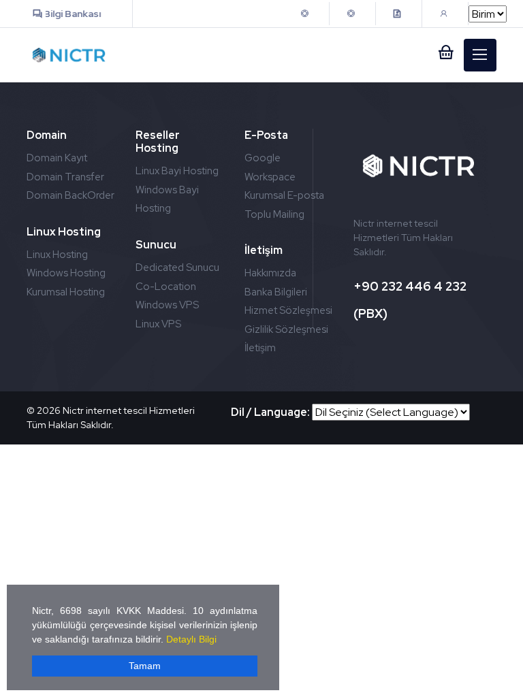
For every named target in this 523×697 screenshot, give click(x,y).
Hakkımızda (270, 273)
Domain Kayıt (57, 158)
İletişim (260, 348)
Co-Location (166, 286)
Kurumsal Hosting (66, 292)
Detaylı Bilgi (191, 639)
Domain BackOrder (70, 195)
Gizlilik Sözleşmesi (286, 329)
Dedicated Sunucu (177, 267)
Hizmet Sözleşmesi (288, 310)
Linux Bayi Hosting (177, 171)
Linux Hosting (57, 254)
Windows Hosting (66, 273)
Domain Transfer (65, 177)
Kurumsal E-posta (284, 195)
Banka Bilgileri (275, 292)
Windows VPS (167, 305)
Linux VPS (158, 324)
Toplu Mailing (274, 214)
